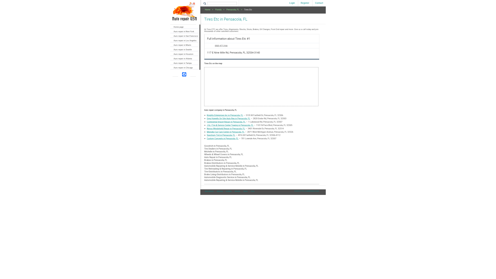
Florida (218, 10)
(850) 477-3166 (221, 45)
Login (292, 2)
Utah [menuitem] (252, 191)
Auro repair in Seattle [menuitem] (183, 49)
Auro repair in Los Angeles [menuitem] (185, 40)
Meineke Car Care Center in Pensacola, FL (226, 131)
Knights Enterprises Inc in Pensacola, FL (225, 115)
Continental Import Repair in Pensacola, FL (226, 121)
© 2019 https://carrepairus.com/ (307, 191)
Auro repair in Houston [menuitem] (183, 54)
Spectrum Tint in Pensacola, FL (221, 135)
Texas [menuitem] (245, 191)
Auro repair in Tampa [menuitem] (183, 63)
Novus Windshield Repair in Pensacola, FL (226, 128)
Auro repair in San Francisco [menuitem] (186, 36)
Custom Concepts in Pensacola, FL (222, 138)
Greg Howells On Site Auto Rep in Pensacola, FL (228, 118)
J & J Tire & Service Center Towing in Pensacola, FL (230, 125)
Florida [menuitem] (229, 191)
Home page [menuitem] (179, 27)
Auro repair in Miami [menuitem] (182, 45)
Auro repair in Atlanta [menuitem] (183, 58)
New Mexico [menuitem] (209, 191)
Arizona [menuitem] (220, 191)
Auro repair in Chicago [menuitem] (183, 67)
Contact (319, 2)
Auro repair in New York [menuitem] (184, 31)
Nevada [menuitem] (237, 191)
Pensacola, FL (232, 10)
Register (305, 2)
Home (207, 10)
